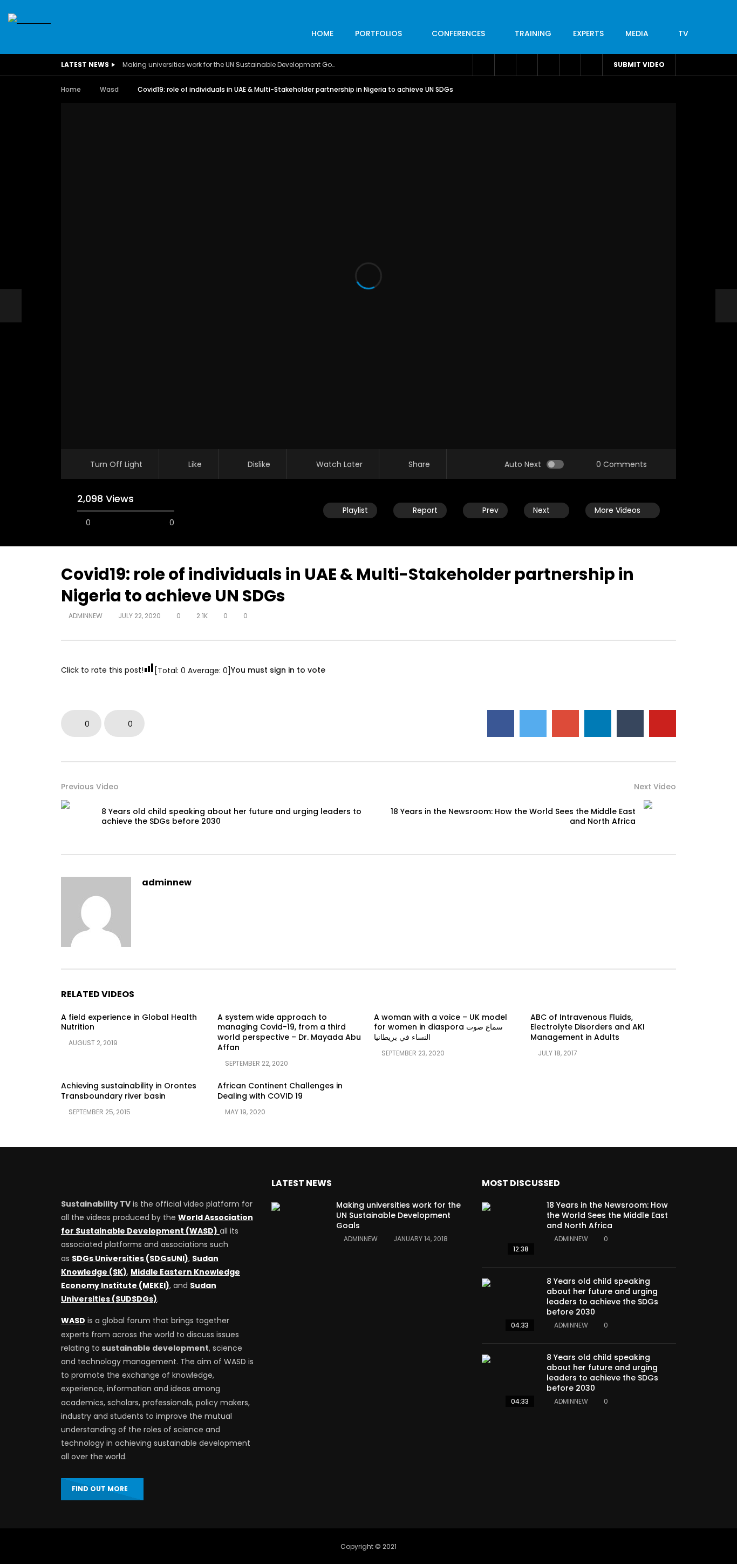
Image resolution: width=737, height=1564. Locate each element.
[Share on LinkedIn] (597, 723)
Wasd (109, 89)
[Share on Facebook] (500, 723)
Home (71, 89)
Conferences (458, 33)
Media (637, 33)
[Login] (570, 65)
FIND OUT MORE (100, 1488)
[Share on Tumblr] (630, 723)
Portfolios (378, 33)
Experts (588, 33)
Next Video (655, 786)
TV (683, 33)
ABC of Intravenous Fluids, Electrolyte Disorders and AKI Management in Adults (587, 1027)
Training (533, 33)
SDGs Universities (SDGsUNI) (130, 1258)
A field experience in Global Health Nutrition (129, 1022)
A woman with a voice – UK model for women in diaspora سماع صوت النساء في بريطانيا (440, 1027)
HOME (322, 33)
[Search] (591, 65)
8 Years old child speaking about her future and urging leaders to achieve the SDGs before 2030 (231, 816)
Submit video (639, 64)
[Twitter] (505, 65)
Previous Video (90, 786)
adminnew (86, 615)
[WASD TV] (29, 20)
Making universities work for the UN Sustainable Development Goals (230, 64)
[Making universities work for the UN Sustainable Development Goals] (298, 1229)
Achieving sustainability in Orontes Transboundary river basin (128, 1090)
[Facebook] (483, 65)
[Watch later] (526, 65)
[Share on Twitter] (533, 723)
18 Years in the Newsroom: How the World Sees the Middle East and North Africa (513, 816)
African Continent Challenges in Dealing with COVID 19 (280, 1090)
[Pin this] (662, 723)
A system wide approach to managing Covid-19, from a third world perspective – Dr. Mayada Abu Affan (289, 1032)
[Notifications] (548, 65)
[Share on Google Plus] (565, 723)
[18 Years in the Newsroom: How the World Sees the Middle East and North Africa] (660, 816)
